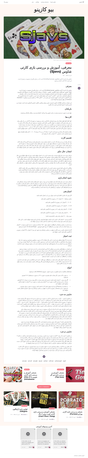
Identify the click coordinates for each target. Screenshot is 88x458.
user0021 (79, 417)
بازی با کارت (51, 360)
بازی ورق (40, 360)
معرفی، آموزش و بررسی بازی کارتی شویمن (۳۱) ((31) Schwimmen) (30, 376)
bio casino (23, 414)
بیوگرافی (37, 2)
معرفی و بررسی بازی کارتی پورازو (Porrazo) (72, 413)
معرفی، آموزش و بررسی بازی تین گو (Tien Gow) (57, 375)
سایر (33, 2)
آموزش (64, 360)
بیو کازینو (44, 9)
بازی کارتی (45, 360)
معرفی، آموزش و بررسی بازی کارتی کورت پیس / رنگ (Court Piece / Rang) (44, 414)
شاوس (70, 90)
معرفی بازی (24, 360)
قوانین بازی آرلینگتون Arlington (20, 410)
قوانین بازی (35, 360)
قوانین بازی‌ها (53, 2)
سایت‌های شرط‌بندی (45, 2)
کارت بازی (30, 360)
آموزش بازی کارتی (58, 360)
